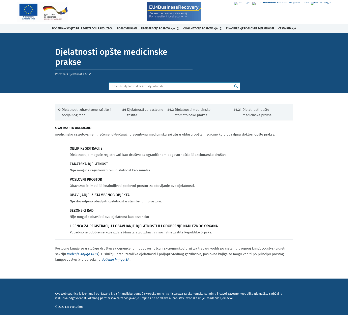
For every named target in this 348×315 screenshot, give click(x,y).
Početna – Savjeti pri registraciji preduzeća (82, 28)
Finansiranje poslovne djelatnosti (250, 28)
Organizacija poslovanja (200, 28)
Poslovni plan (127, 28)
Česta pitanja (287, 28)
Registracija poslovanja (158, 28)
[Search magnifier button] (236, 86)
